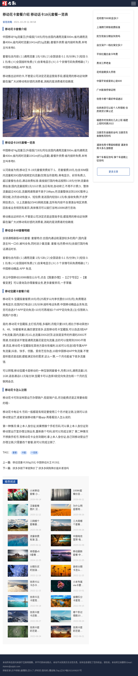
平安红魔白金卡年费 (107, 54)
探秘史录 (7, 670)
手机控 (38, 670)
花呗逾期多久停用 (106, 72)
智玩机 (45, 670)
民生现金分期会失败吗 (108, 36)
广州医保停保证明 (106, 90)
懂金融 (52, 670)
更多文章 (113, 171)
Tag (58, 670)
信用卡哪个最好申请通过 (110, 98)
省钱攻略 (7, 22)
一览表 (34, 453)
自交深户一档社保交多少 (110, 45)
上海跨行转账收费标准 (108, 27)
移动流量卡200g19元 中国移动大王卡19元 (36, 462)
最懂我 (24, 670)
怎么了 (31, 670)
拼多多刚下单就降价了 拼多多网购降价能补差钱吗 (41, 468)
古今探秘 (16, 670)
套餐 (15, 453)
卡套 (24, 453)
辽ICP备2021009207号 (71, 670)
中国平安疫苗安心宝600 (109, 81)
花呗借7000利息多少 (107, 18)
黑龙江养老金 (104, 63)
